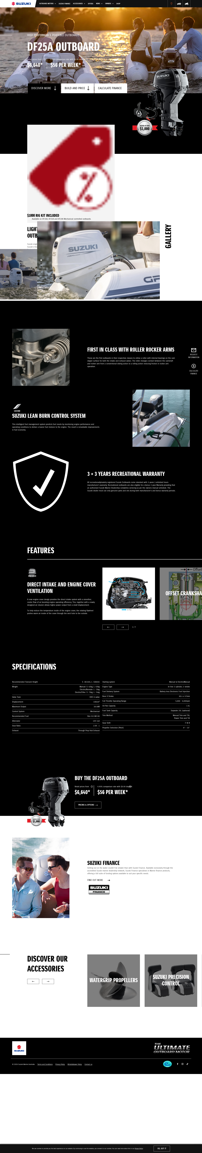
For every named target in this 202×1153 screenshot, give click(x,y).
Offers (90, 4)
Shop (118, 4)
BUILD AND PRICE (75, 88)
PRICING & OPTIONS (86, 805)
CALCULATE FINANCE (110, 88)
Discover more (41, 88)
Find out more (95, 880)
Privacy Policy (139, 1149)
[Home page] (21, 3)
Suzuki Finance (64, 4)
